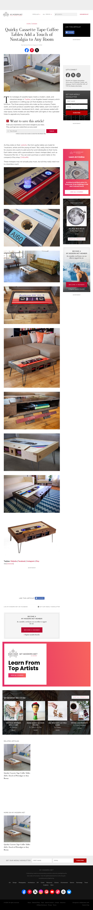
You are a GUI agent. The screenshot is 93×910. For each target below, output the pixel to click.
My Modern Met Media (75, 86)
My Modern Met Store (15, 698)
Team (42, 902)
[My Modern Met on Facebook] (24, 892)
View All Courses (76, 192)
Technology (79, 882)
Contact (57, 902)
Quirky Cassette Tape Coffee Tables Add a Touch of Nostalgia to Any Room (17, 775)
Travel (86, 882)
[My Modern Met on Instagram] (41, 892)
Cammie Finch (27, 45)
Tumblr (82, 82)
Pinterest (76, 82)
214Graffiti (24, 157)
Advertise (62, 902)
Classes (56, 882)
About (29, 902)
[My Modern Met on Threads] (63, 892)
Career (42, 882)
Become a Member (32, 630)
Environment (64, 882)
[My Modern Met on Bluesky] (69, 892)
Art (10, 882)
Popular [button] (36, 14)
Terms (54, 905)
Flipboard (68, 84)
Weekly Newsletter (78, 80)
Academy (45, 885)
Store (51, 885)
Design (34, 24)
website (24, 145)
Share (41, 598)
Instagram (31, 561)
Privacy (50, 905)
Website (13, 561)
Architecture (31, 882)
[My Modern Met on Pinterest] (29, 892)
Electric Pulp (85, 905)
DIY (38, 882)
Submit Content (49, 902)
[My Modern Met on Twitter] (35, 892)
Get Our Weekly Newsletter (49, 606)
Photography (22, 882)
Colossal (10, 564)
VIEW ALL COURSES (17, 675)
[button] (47, 14)
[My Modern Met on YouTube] (52, 892)
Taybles (27, 99)
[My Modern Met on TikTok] (57, 892)
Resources (49, 882)
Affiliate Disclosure (42, 905)
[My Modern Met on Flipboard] (46, 892)
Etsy (37, 561)
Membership (84, 14)
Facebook (21, 561)
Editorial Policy (36, 902)
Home (29, 24)
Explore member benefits (32, 635)
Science (72, 882)
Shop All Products (76, 239)
